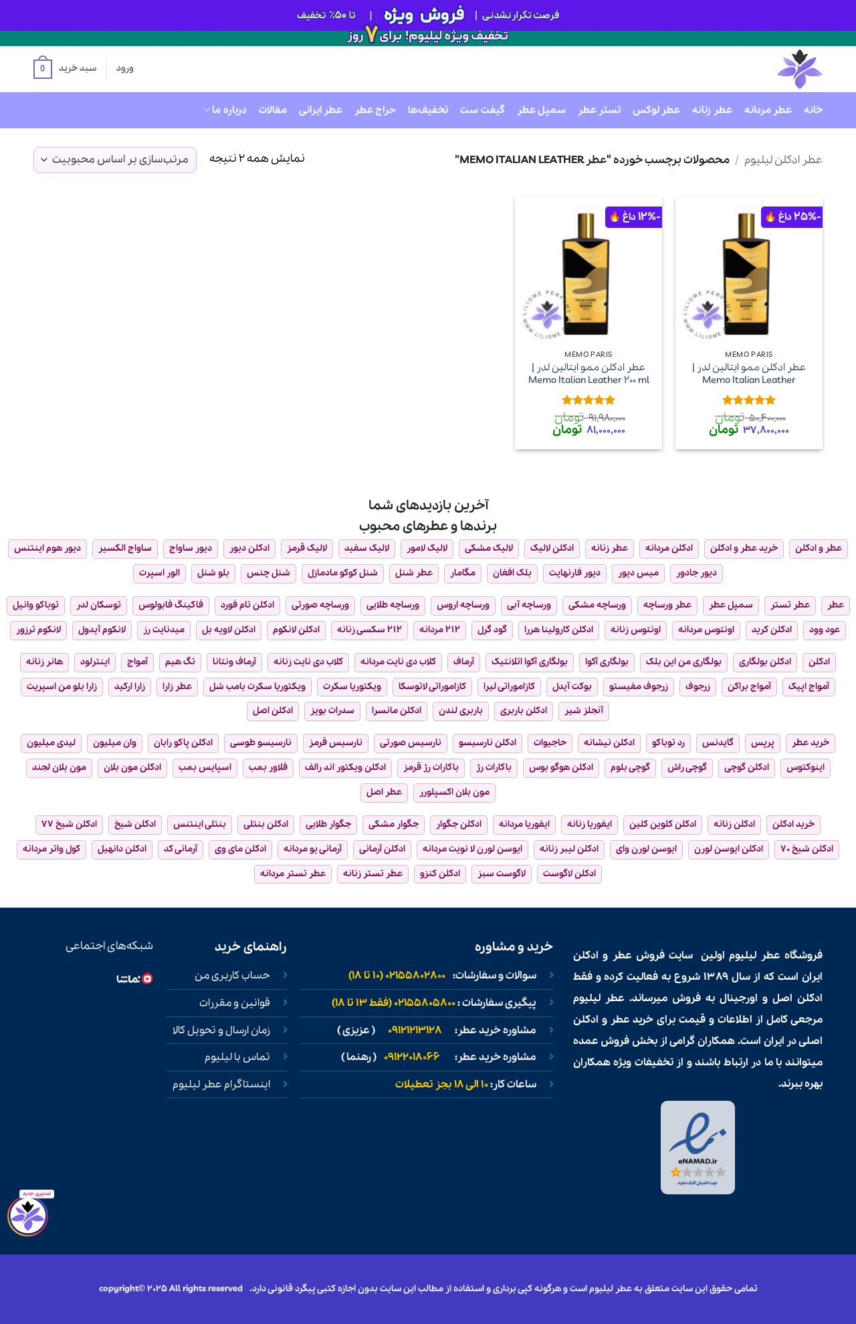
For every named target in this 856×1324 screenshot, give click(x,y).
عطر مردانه (768, 110)
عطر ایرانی (320, 110)
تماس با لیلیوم (237, 1057)
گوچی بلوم (630, 767)
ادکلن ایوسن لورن (728, 849)
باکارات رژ (494, 767)
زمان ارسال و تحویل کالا (221, 1030)
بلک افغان (512, 573)
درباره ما (229, 110)
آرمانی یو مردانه (313, 849)
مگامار (462, 573)
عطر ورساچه (667, 605)
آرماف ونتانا (234, 662)
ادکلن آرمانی (382, 849)
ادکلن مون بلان (132, 767)
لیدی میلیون (51, 743)
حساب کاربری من (232, 975)
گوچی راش (687, 767)
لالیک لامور (427, 548)
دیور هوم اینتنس (47, 548)
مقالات (273, 110)
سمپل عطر (541, 110)
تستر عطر (599, 110)
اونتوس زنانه (636, 630)
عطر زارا (177, 686)
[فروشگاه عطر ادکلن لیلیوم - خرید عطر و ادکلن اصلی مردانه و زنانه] (767, 69)
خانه (813, 110)
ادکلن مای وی (240, 849)
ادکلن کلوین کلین (662, 824)
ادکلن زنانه (734, 824)
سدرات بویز (332, 710)
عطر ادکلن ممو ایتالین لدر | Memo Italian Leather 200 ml (588, 374)
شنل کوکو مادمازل (343, 573)
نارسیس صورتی (410, 743)
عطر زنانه (712, 110)
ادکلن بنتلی (265, 824)
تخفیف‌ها (428, 110)
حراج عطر (375, 110)
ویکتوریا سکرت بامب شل (257, 686)
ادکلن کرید (772, 630)
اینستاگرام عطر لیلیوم (221, 1084)
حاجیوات (550, 743)
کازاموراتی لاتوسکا (432, 686)
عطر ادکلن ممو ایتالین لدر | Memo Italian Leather (749, 374)
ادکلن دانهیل (122, 849)
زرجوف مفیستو (638, 686)
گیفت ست (482, 110)
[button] (64, 69)
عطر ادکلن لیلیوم (783, 160)
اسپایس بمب (205, 767)
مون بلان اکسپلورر (454, 792)
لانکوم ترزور (38, 630)
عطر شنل (414, 573)
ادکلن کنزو (440, 874)
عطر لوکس (656, 110)
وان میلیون (114, 743)
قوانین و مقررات (234, 1003)
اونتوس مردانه (706, 630)
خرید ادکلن (793, 824)
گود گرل (492, 630)
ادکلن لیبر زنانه (569, 849)
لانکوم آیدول (102, 630)
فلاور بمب (268, 767)
